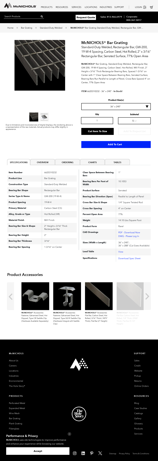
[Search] (42, 16)
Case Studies (140, 408)
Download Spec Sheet (129, 258)
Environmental (16, 381)
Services (138, 433)
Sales (136, 360)
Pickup (137, 376)
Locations (13, 370)
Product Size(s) (116, 100)
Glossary (138, 423)
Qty (97, 114)
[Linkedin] (83, 453)
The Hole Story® (17, 386)
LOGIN (138, 7)
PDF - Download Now (129, 232)
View (120, 251)
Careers (13, 365)
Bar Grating (26, 28)
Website (138, 370)
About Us (13, 360)
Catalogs (138, 413)
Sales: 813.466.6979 (111, 16)
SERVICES (76, 7)
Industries (14, 376)
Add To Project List (134, 131)
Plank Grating (15, 423)
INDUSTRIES (106, 7)
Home (10, 28)
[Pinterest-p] (92, 453)
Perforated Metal (17, 403)
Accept (38, 451)
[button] (40, 65)
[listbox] (40, 117)
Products (138, 428)
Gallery (137, 418)
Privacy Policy (124, 454)
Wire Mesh (14, 413)
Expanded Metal (17, 408)
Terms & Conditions (141, 454)
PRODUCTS (46, 7)
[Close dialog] (69, 434)
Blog (136, 403)
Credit (137, 365)
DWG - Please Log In (128, 236)
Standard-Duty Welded (51, 28)
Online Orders (141, 386)
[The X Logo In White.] (100, 453)
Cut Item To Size (97, 131)
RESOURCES (62, 7)
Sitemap (112, 454)
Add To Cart (115, 144)
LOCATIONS (91, 7)
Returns (137, 381)
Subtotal (134, 114)
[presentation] (10, 296)
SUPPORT (119, 7)
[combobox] (116, 106)
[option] (33, 117)
